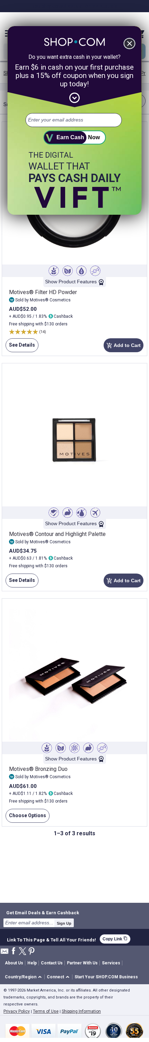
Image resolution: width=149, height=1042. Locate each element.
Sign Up (64, 923)
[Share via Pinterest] (31, 951)
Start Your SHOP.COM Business (106, 976)
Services (111, 963)
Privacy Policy (16, 1011)
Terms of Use (46, 1011)
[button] (24, 977)
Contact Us (52, 963)
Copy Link (115, 938)
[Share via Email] (4, 953)
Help (32, 963)
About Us (14, 963)
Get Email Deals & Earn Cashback (42, 912)
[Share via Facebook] (13, 951)
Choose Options (26, 818)
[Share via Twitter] (22, 951)
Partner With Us (82, 963)
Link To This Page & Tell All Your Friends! (51, 939)
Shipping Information (81, 1011)
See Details (20, 347)
